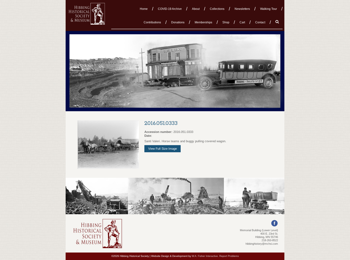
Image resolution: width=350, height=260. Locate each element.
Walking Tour (268, 8)
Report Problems (229, 256)
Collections (217, 8)
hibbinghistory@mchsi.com (262, 243)
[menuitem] (144, 8)
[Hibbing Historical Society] (87, 13)
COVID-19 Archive (170, 8)
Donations (177, 22)
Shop (225, 22)
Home (144, 8)
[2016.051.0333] (108, 144)
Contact (260, 22)
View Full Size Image (162, 148)
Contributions (152, 22)
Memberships (203, 22)
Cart (242, 22)
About (196, 8)
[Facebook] (274, 223)
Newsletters (242, 8)
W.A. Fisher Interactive (205, 256)
